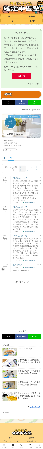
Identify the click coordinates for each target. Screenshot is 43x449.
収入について (18, 265)
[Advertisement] (21, 305)
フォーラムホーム (18, 117)
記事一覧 (21, 76)
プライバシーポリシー (11, 441)
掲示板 (31, 438)
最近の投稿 (34, 117)
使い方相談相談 (30, 203)
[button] (38, 346)
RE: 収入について (20, 178)
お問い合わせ (32, 441)
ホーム (11, 438)
